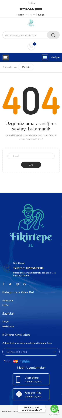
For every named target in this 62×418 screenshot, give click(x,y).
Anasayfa (7, 67)
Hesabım (20, 14)
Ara (31, 164)
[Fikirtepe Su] (31, 23)
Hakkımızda (8, 326)
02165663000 (31, 8)
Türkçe (41, 14)
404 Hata (26, 67)
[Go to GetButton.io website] (54, 415)
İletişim (31, 3)
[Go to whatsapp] (54, 409)
